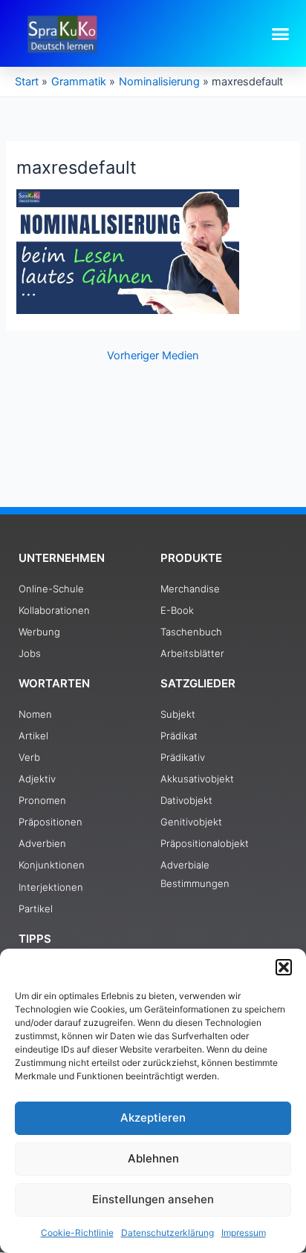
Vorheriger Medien (153, 355)
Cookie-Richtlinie (77, 1232)
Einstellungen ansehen (153, 1199)
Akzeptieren (153, 1117)
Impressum (243, 1232)
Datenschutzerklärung (167, 1232)
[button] (283, 967)
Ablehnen (153, 1158)
